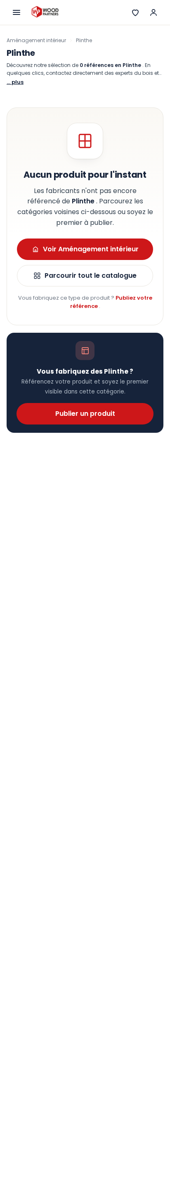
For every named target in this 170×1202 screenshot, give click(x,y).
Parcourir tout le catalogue (91, 275)
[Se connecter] (153, 12)
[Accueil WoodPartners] (45, 12)
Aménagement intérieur (36, 40)
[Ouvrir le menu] (16, 12)
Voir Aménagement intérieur (91, 249)
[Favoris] (135, 12)
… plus (15, 82)
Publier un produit (85, 413)
